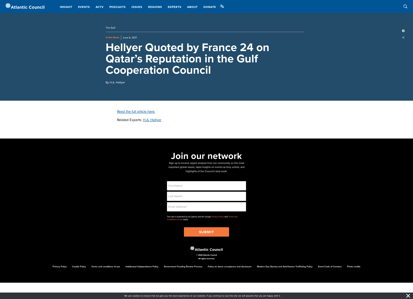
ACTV (100, 7)
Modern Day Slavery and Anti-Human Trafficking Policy (284, 266)
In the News (112, 37)
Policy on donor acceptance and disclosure (230, 266)
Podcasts (117, 7)
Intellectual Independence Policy (142, 266)
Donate (209, 7)
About (192, 7)
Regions (155, 7)
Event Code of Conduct (330, 266)
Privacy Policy (218, 217)
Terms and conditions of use (105, 266)
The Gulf (110, 27)
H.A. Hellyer (152, 119)
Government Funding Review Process (183, 266)
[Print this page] (403, 30)
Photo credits (353, 266)
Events (84, 7)
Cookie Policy (79, 266)
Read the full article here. (136, 111)
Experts (174, 7)
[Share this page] (403, 37)
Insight (66, 7)
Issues (136, 7)
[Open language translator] (222, 6)
